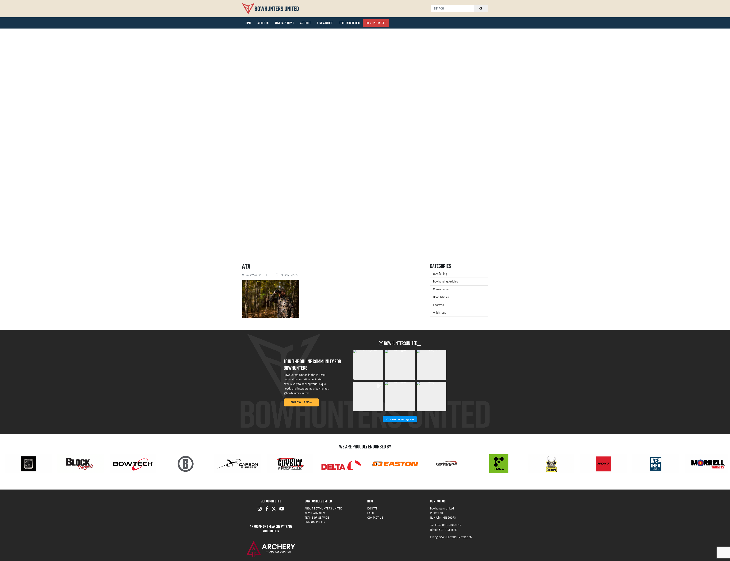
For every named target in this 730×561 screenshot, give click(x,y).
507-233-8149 (448, 530)
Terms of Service (317, 518)
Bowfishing (440, 274)
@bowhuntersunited (296, 393)
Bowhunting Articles (445, 281)
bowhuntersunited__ (402, 343)
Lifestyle (438, 305)
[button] (368, 365)
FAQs (370, 513)
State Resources (349, 23)
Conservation (441, 289)
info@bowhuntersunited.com (451, 537)
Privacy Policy (315, 522)
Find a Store (325, 23)
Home (248, 23)
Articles (305, 23)
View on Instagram (402, 419)
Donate (372, 508)
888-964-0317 (451, 525)
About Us (263, 23)
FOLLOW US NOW (301, 402)
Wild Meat (439, 313)
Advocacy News (284, 23)
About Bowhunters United (323, 508)
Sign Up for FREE (376, 23)
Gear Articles (441, 297)
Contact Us (375, 518)
